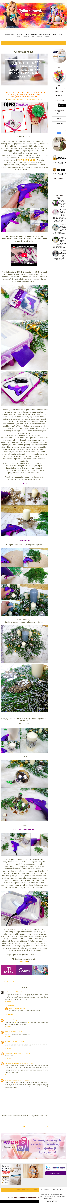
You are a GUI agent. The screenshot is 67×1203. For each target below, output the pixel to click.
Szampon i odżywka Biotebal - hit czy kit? (62, 203)
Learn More (50, 1201)
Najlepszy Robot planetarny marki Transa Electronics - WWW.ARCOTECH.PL (59, 229)
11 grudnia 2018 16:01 (21, 1020)
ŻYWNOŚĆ (47, 36)
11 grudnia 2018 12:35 (15, 991)
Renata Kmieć (9, 1020)
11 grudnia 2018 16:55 (15, 1031)
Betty (10, 1008)
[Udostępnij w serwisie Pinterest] (14, 982)
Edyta (6, 991)
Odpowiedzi (10, 1005)
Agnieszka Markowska (12, 1080)
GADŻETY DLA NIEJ (44, 34)
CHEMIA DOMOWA (9, 34)
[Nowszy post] (1, 1126)
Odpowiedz (8, 1001)
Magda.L (7, 1041)
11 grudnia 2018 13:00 (19, 1008)
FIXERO (24, 961)
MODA (54, 34)
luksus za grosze (10, 1053)
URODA (19, 36)
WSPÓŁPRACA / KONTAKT (33, 43)
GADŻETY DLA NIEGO (31, 34)
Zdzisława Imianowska (12, 1063)
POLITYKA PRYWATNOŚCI (23, 1190)
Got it (56, 1201)
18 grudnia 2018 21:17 (26, 1080)
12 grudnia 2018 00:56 (23, 1053)
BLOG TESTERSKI (13, 1201)
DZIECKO (19, 34)
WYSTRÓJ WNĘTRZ (29, 36)
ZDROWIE (39, 36)
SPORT (60, 34)
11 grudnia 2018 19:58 (17, 1041)
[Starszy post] (47, 1126)
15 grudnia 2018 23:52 (26, 1063)
